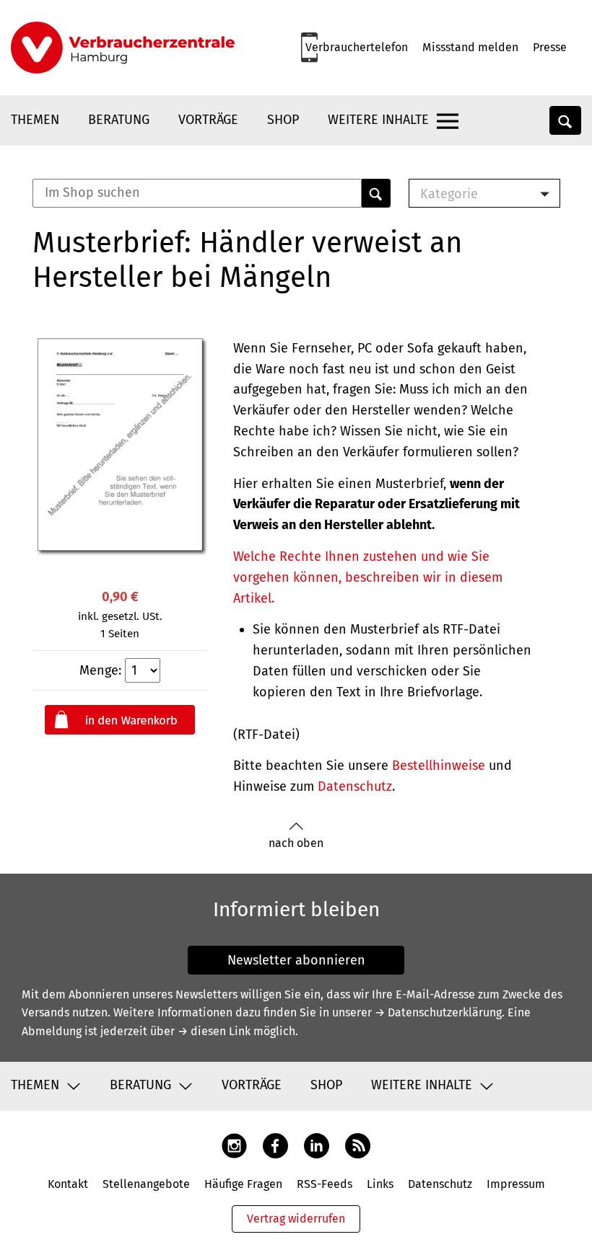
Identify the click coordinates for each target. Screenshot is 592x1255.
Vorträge (208, 120)
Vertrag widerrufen (296, 1218)
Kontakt (68, 1184)
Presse (550, 47)
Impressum (516, 1184)
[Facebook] (275, 1145)
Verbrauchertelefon (356, 47)
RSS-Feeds (324, 1184)
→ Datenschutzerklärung (438, 1012)
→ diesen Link (214, 1031)
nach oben (296, 843)
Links (380, 1184)
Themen (35, 120)
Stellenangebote (146, 1184)
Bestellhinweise (438, 765)
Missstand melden (470, 47)
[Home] (123, 47)
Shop (283, 120)
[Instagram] (234, 1145)
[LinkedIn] (316, 1145)
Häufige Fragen (243, 1184)
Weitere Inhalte (378, 120)
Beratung (118, 120)
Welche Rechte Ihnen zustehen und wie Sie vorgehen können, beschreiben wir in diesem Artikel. (367, 577)
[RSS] (357, 1145)
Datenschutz (355, 786)
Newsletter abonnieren (296, 960)
